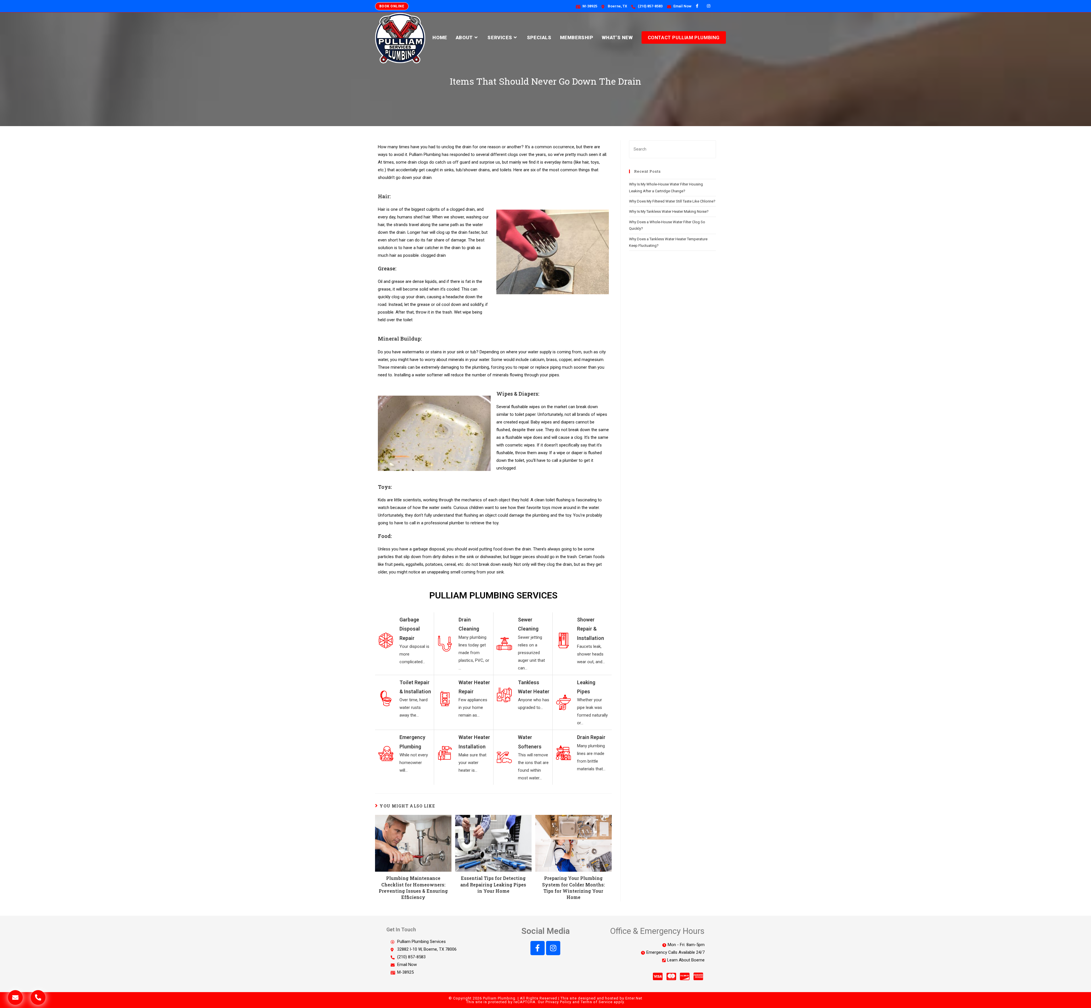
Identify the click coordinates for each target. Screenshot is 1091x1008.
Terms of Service (597, 1002)
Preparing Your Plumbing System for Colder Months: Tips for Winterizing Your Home (573, 887)
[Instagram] (553, 948)
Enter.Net (633, 998)
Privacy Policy (558, 1002)
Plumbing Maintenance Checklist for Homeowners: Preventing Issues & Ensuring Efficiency (413, 887)
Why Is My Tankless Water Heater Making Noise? (669, 211)
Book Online (391, 6)
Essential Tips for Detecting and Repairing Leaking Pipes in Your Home (493, 884)
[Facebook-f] (537, 948)
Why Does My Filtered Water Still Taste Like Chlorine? (672, 201)
